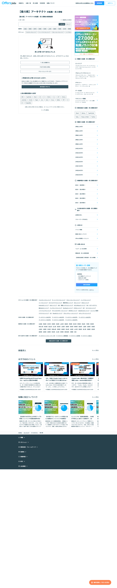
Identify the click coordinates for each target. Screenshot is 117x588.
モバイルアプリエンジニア (55, 303)
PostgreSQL (28, 103)
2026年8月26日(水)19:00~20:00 (59, 389)
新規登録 (99, 3)
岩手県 (35, 28)
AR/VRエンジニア (73, 310)
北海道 (25, 28)
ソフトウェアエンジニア (45, 310)
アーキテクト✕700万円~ (45, 320)
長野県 (67, 326)
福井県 (58, 326)
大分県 (57, 332)
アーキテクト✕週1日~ (86, 336)
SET (84, 308)
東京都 (92, 324)
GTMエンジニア (78, 308)
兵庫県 (44, 329)
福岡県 (40, 332)
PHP (64, 100)
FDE (87, 305)
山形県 (49, 28)
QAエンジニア (53, 305)
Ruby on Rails (85, 117)
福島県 (54, 28)
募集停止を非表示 (67, 20)
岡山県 (67, 329)
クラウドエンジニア (44, 313)
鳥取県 (58, 329)
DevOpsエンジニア (68, 308)
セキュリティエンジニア (85, 313)
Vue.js (52, 100)
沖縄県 (71, 332)
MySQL (58, 100)
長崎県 (49, 332)
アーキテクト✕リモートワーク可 (47, 336)
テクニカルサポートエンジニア (60, 310)
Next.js (64, 97)
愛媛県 (88, 329)
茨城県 (59, 28)
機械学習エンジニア (68, 303)
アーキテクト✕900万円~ (71, 320)
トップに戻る (45, 110)
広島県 (71, 329)
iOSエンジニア (85, 303)
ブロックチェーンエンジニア (70, 313)
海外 (75, 332)
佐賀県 (44, 332)
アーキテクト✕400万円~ (58, 317)
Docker (30, 100)
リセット (68, 24)
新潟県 (46, 326)
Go (54, 97)
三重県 (84, 326)
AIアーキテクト (93, 305)
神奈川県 (41, 326)
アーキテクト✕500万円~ (71, 317)
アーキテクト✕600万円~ (85, 317)
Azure (47, 100)
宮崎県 (62, 332)
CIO (51, 313)
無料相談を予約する (45, 87)
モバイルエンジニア (91, 308)
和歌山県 (54, 329)
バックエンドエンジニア (56, 308)
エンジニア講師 (94, 310)
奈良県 (49, 329)
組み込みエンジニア (44, 308)
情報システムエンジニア (67, 305)
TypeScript (28, 97)
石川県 (54, 326)
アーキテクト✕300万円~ (45, 317)
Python (49, 97)
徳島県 (80, 329)
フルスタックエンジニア (31, 32)
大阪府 (40, 329)
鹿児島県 (67, 332)
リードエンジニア (43, 303)
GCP (58, 97)
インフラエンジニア (70, 32)
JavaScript (23, 100)
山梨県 (63, 326)
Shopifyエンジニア (57, 313)
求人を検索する (46, 62)
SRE (59, 305)
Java (42, 100)
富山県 (50, 326)
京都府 (93, 326)
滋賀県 (88, 326)
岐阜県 (71, 326)
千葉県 (87, 324)
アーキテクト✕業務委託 (62, 336)
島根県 (63, 329)
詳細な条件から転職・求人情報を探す (58, 341)
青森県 (30, 28)
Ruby (77, 117)
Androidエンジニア (44, 305)
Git (40, 97)
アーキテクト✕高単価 (74, 336)
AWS (22, 97)
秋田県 (44, 28)
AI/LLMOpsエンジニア (79, 305)
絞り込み (62, 24)
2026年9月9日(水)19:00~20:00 (33, 389)
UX (22, 103)
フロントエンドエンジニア (58, 32)
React (35, 97)
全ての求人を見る (45, 67)
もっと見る (95, 350)
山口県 (76, 329)
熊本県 (53, 332)
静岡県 (76, 326)
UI (67, 100)
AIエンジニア (77, 303)
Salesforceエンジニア (83, 310)
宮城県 (40, 28)
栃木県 (64, 28)
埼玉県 (83, 324)
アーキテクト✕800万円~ (58, 320)
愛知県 (80, 326)
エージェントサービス (45, 71)
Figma (36, 100)
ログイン (110, 3)
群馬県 (69, 28)
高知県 (93, 329)
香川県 (84, 329)
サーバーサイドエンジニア (44, 32)
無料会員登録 (86, 284)
